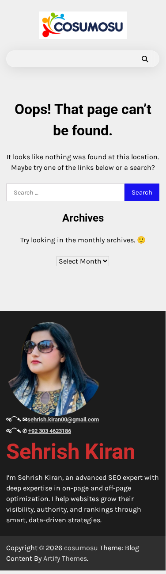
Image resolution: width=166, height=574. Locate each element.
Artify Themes (65, 558)
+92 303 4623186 (49, 431)
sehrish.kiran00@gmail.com (63, 419)
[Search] (145, 59)
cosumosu (81, 547)
